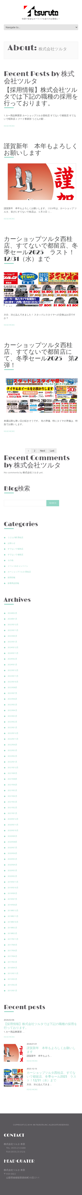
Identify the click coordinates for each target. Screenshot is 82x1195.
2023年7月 (12, 693)
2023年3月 (12, 716)
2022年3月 (12, 750)
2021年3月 (12, 802)
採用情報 (11, 577)
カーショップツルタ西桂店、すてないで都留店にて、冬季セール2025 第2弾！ (41, 355)
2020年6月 (12, 853)
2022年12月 (13, 733)
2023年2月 (12, 722)
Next (42, 450)
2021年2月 (12, 808)
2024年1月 (12, 665)
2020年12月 (13, 819)
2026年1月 (12, 619)
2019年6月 (12, 905)
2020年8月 (12, 842)
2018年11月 (13, 916)
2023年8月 (12, 687)
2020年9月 (12, 836)
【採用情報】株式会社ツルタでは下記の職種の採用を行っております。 (41, 96)
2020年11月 (13, 825)
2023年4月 (12, 710)
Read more (9, 126)
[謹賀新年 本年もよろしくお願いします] (41, 181)
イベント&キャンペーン (18, 566)
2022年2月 (12, 756)
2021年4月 (12, 796)
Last (52, 450)
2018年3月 (12, 933)
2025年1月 (12, 642)
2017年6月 (12, 950)
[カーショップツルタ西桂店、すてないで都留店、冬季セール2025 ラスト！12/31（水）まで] (41, 288)
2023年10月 (13, 682)
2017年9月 (12, 945)
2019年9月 (12, 893)
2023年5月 (12, 705)
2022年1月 (12, 762)
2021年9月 (12, 773)
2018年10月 (13, 922)
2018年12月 (13, 910)
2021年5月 (12, 790)
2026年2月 (12, 613)
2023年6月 (12, 699)
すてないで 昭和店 (15, 549)
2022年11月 (13, 739)
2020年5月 (12, 859)
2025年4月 (12, 636)
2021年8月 (12, 779)
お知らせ (11, 543)
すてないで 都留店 (15, 555)
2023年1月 (12, 727)
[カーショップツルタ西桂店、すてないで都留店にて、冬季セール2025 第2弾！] (41, 394)
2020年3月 (12, 870)
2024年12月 (13, 647)
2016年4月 (12, 968)
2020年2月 (12, 876)
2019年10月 (13, 888)
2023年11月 (13, 676)
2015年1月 (12, 991)
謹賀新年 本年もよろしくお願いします (41, 150)
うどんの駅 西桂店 (15, 537)
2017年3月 (12, 962)
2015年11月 (13, 973)
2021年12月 (13, 767)
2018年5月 (12, 928)
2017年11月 (13, 939)
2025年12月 (13, 625)
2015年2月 (12, 985)
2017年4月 (12, 956)
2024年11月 (13, 653)
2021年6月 (12, 785)
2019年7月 (12, 899)
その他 (10, 560)
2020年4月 (12, 865)
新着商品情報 (13, 583)
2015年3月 (12, 979)
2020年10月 (13, 830)
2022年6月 (12, 745)
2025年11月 (13, 630)
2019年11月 (13, 882)
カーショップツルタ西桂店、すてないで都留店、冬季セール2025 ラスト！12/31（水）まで (41, 249)
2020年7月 (12, 848)
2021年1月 (12, 813)
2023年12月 (13, 670)
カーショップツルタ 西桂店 (19, 572)
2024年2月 (12, 659)
